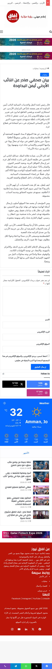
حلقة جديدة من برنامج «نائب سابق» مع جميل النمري (19, 463)
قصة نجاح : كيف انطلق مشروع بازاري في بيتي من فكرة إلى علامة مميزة (18, 515)
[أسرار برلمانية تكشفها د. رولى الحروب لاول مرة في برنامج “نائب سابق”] (41, 477)
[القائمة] (1, 31)
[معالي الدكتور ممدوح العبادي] (41, 490)
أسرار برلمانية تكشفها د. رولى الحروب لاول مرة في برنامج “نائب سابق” (17, 476)
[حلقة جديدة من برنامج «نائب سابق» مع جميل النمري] (41, 465)
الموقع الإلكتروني (43, 344)
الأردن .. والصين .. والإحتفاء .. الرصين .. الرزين (26, 3)
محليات (35, 68)
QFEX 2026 (26, 50)
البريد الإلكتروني (43, 332)
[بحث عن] (50, 31)
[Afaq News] (26, 16)
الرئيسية (43, 68)
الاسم (47, 319)
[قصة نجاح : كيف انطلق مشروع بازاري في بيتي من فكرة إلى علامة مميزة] (41, 514)
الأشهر (26, 452)
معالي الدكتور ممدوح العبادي (18, 487)
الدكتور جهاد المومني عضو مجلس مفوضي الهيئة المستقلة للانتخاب (19, 501)
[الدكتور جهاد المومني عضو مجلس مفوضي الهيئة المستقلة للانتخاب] (41, 500)
